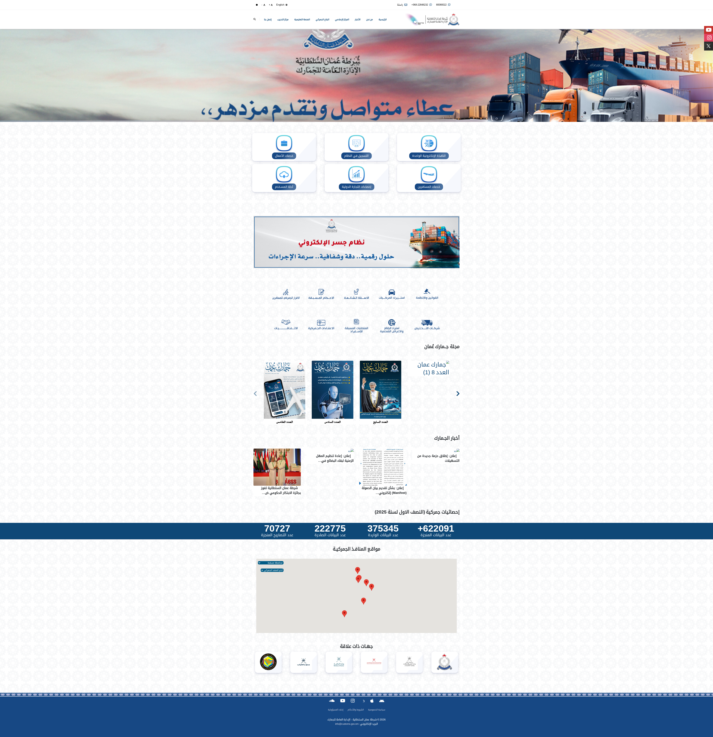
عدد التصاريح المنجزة (277, 535)
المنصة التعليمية (302, 19)
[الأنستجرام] (353, 700)
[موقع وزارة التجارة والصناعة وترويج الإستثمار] (374, 662)
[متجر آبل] (372, 700)
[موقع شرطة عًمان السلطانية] (444, 662)
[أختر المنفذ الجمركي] (272, 570)
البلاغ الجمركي (322, 19)
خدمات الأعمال (284, 155)
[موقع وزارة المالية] (338, 662)
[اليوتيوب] (342, 700)
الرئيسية (383, 19)
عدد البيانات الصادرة (330, 535)
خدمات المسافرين (429, 186)
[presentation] (255, 393)
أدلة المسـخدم (284, 186)
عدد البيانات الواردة (383, 535)
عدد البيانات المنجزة (436, 535)
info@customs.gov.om (347, 723)
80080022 (441, 5)
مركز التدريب (283, 19)
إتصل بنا (267, 19)
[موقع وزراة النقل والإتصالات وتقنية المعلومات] (409, 662)
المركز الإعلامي (342, 19)
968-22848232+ (420, 5)
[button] (366, 582)
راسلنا (400, 5)
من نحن (369, 19)
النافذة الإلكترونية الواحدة (429, 155)
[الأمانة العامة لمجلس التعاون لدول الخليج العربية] (268, 662)
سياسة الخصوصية (376, 709)
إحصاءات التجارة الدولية (356, 186)
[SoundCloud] (332, 700)
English (280, 5)
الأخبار (357, 19)
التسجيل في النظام (356, 155)
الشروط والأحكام (356, 709)
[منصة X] (362, 700)
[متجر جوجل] (381, 700)
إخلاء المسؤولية (335, 709)
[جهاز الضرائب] (303, 662)
